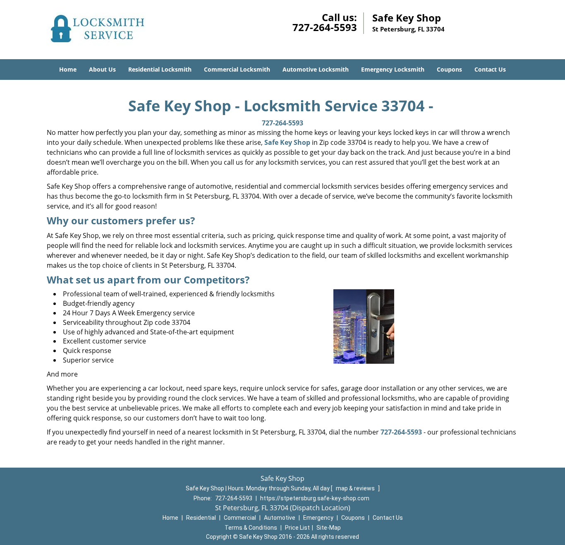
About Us (102, 69)
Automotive (279, 517)
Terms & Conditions (251, 527)
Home (68, 69)
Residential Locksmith (160, 69)
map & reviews (356, 488)
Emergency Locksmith (392, 69)
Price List (297, 527)
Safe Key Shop (287, 142)
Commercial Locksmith (237, 69)
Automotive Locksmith (315, 69)
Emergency (318, 517)
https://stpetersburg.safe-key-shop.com (314, 498)
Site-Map (328, 527)
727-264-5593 (324, 27)
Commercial (240, 517)
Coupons (449, 69)
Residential (201, 517)
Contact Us (490, 69)
